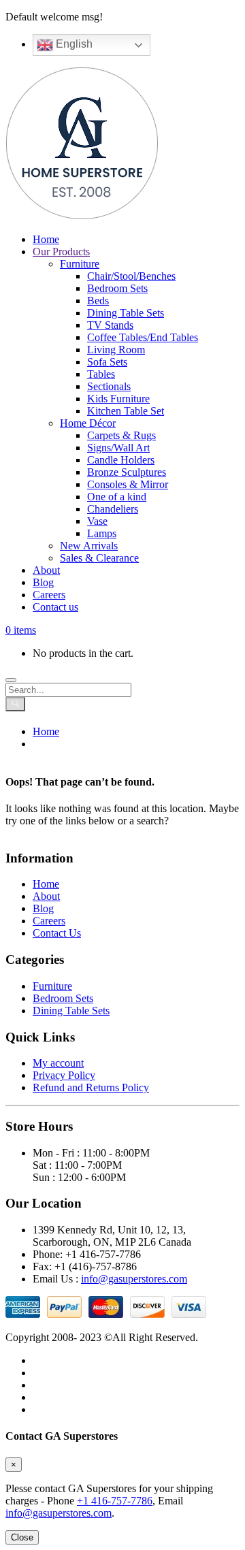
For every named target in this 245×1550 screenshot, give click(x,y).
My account (58, 1063)
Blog (43, 582)
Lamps (101, 533)
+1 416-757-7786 (114, 1500)
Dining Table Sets (125, 313)
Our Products (61, 251)
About (46, 570)
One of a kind (116, 496)
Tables (101, 374)
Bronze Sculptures (126, 472)
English (73, 44)
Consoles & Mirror (127, 484)
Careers (49, 594)
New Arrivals (89, 545)
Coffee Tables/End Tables (142, 337)
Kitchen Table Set (125, 411)
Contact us (55, 607)
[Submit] (15, 704)
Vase (97, 521)
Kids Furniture (118, 398)
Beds (98, 300)
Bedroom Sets (117, 288)
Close (22, 1537)
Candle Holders (120, 460)
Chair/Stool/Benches (131, 276)
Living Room (116, 349)
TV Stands (110, 325)
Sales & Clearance (99, 558)
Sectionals (109, 386)
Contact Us (57, 933)
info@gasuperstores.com (134, 1279)
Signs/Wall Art (118, 447)
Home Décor (88, 423)
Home (46, 239)
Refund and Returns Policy (91, 1087)
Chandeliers (112, 509)
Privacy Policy (64, 1075)
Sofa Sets (107, 362)
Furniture (79, 264)
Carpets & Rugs (121, 435)
